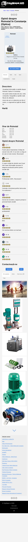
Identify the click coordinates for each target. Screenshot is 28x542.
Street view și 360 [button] (20, 274)
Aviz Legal (14, 505)
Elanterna (4, 463)
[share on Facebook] (12, 15)
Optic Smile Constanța (7, 467)
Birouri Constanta (6, 491)
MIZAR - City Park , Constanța (9, 478)
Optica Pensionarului (7, 443)
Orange (4, 454)
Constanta (12, 10)
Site (21, 269)
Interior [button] (13, 274)
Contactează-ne (14, 508)
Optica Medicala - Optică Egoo (9, 456)
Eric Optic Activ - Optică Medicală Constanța (12, 445)
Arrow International (6, 450)
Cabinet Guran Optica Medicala (9, 465)
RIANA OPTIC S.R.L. (7, 482)
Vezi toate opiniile (15, 68)
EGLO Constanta (6, 480)
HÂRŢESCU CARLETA (8, 439)
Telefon (9, 269)
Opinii (4, 10)
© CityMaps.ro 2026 (8, 503)
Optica (8, 10)
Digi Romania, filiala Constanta (9, 469)
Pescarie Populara (6, 486)
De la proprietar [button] (6, 274)
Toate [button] (4, 278)
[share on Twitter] (14, 15)
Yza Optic (4, 484)
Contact (3, 6)
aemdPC (4, 452)
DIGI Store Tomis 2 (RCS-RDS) (9, 461)
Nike (3, 441)
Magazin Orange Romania (8, 489)
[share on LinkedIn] (16, 15)
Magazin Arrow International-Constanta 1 (12, 493)
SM (14, 510)
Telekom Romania (6, 472)
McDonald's (5, 448)
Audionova (4, 459)
